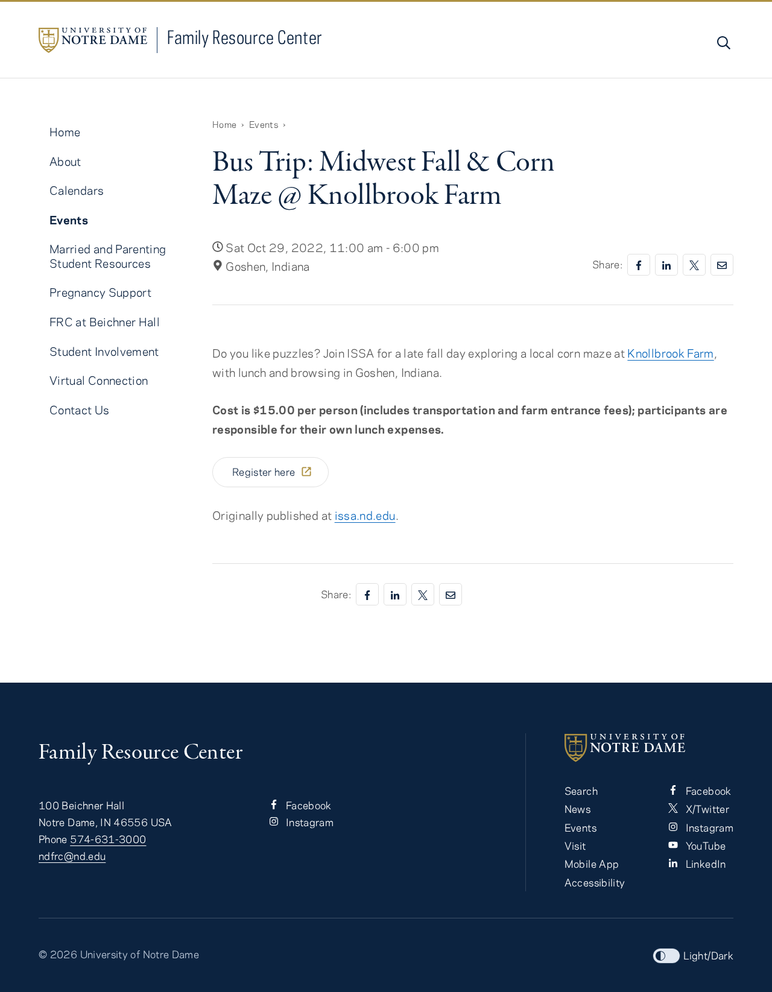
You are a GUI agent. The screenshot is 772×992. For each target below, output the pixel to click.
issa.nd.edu (365, 515)
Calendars (76, 190)
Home (224, 124)
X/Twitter (706, 808)
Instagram (308, 822)
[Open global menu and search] (722, 42)
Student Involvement (104, 351)
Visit (575, 845)
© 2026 (58, 954)
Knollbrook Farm (670, 353)
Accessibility (595, 882)
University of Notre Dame (140, 954)
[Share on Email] (721, 265)
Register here (264, 471)
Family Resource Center (245, 37)
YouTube (704, 845)
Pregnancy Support (100, 292)
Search (581, 790)
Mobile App (592, 863)
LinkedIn (704, 863)
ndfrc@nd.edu (72, 855)
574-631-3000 (108, 838)
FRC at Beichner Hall (104, 321)
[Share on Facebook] (638, 265)
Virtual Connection (98, 380)
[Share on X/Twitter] (694, 265)
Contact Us (79, 409)
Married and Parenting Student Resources (107, 255)
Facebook (307, 805)
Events (263, 124)
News (577, 808)
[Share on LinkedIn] (666, 265)
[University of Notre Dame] (649, 747)
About (65, 161)
